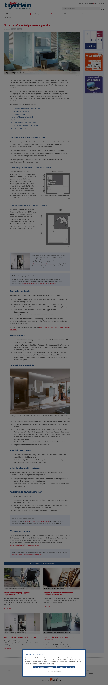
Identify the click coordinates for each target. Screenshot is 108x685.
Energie (37, 14)
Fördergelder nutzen (21, 128)
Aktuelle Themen (12, 13)
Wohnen (52, 14)
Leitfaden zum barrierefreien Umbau (42, 264)
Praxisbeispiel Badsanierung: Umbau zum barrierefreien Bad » (39, 283)
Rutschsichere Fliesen (21, 120)
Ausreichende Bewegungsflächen (26, 125)
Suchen (102, 8)
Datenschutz (57, 671)
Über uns (80, 3)
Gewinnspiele (89, 3)
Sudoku (87, 671)
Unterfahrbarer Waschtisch (23, 117)
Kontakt (10, 671)
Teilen (14, 29)
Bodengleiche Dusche (22, 111)
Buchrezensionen (90, 673)
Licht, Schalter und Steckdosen (25, 123)
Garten (84, 14)
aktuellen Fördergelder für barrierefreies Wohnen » (27, 554)
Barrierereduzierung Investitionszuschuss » (25, 545)
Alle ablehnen (51, 667)
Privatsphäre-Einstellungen (66, 667)
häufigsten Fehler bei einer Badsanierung (37, 521)
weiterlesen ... (8, 608)
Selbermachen (68, 14)
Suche (102, 9)
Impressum (50, 671)
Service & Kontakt (99, 3)
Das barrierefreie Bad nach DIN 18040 (27, 109)
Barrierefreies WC (20, 114)
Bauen (24, 14)
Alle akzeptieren (39, 667)
